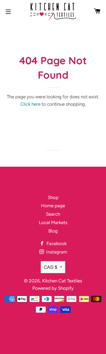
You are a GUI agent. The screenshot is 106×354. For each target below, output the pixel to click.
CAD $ (50, 267)
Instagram (56, 252)
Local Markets (53, 222)
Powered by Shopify (53, 288)
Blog (53, 231)
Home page (53, 205)
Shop (53, 197)
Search (53, 214)
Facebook (56, 243)
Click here (30, 104)
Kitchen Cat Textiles (62, 280)
